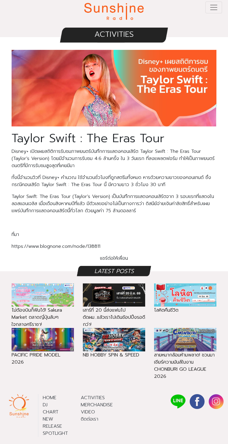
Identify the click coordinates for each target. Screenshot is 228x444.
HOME (49, 397)
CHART (50, 412)
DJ (45, 404)
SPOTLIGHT (55, 433)
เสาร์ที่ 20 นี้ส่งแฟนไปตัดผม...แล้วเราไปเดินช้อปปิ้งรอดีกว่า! (114, 317)
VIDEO (88, 412)
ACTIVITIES (114, 34)
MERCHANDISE (97, 404)
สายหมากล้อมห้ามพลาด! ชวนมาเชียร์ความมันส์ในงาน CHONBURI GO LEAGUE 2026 (184, 365)
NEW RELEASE (52, 423)
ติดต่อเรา (89, 419)
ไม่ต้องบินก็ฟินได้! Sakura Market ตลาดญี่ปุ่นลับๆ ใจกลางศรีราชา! (37, 317)
